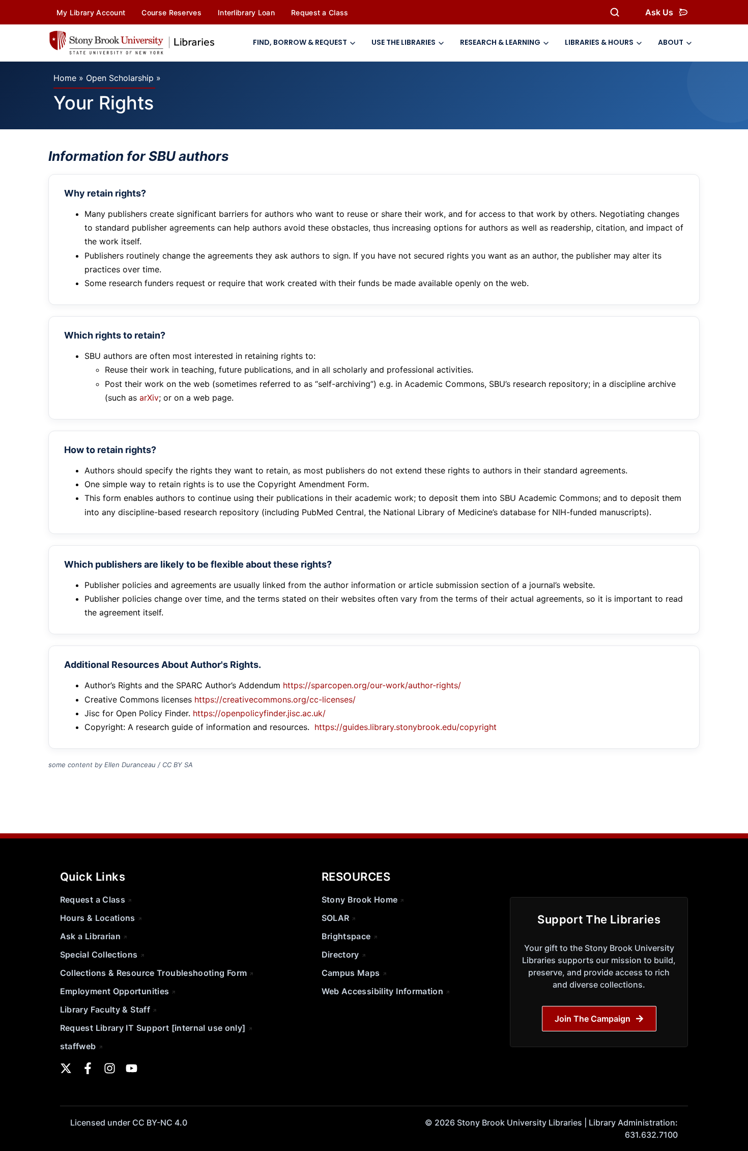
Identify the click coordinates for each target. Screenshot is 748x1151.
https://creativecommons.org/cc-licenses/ (275, 699)
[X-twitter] (66, 1068)
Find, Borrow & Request (300, 42)
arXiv (149, 397)
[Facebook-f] (88, 1068)
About (670, 42)
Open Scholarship (120, 78)
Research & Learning (500, 42)
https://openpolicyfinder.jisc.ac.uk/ (259, 713)
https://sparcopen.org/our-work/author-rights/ (372, 685)
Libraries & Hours (599, 42)
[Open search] (615, 12)
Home (64, 78)
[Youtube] (131, 1068)
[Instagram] (110, 1068)
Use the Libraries (403, 42)
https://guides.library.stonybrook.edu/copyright (405, 727)
